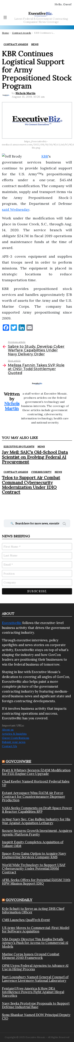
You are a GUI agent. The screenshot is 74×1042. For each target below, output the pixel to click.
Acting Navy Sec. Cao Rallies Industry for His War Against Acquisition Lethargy (36, 821)
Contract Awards (16, 471)
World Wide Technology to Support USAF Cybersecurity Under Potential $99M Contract (34, 868)
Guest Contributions (15, 738)
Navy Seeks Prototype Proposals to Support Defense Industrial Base (36, 1005)
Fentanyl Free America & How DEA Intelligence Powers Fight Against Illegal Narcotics (33, 992)
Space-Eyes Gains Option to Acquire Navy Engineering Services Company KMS (34, 855)
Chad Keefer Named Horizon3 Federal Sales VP (35, 783)
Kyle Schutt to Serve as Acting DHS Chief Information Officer (33, 910)
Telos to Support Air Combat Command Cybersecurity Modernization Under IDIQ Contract (31, 485)
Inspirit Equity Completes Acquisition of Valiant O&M (32, 844)
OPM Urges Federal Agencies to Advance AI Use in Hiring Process (35, 967)
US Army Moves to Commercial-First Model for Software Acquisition (35, 929)
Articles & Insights (14, 734)
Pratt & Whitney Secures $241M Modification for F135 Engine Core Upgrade (36, 772)
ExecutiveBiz (12, 623)
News (41, 446)
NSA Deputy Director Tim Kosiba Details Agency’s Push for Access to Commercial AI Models (35, 942)
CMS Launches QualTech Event (26, 920)
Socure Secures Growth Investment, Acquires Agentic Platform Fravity (37, 832)
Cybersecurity (41, 471)
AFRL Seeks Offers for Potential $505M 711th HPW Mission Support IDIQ (36, 881)
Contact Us (9, 746)
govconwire (18, 761)
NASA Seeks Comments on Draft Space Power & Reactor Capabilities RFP (37, 810)
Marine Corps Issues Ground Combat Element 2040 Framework (30, 956)
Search (64, 524)
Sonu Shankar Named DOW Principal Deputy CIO (36, 1016)
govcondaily (19, 899)
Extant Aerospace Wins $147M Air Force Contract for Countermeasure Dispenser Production (33, 796)
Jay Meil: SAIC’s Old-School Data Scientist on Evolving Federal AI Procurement (35, 456)
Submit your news (13, 742)
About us (8, 729)
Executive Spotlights (19, 446)
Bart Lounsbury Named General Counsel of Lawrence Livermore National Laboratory (35, 979)
